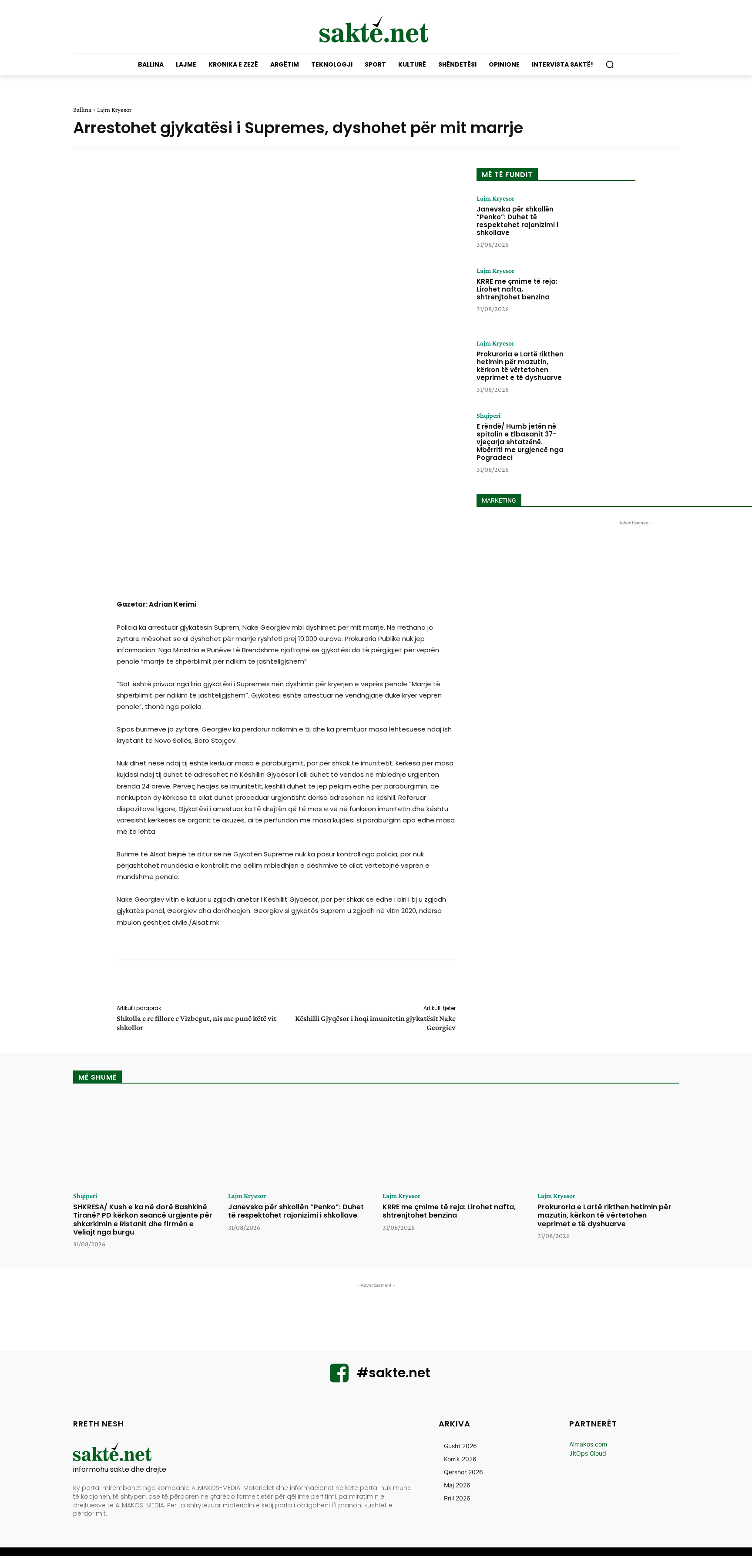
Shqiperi (488, 415)
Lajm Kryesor (114, 109)
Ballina (82, 109)
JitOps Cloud (587, 1453)
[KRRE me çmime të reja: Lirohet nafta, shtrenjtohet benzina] (603, 294)
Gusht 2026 (460, 1446)
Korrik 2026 (460, 1459)
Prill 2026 (457, 1498)
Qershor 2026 (463, 1472)
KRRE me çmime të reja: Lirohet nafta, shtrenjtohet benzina (517, 289)
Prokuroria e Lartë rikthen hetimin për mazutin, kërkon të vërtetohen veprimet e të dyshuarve (520, 365)
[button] (609, 64)
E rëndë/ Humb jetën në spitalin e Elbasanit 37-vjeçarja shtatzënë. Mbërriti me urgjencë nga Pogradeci (520, 442)
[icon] (339, 1378)
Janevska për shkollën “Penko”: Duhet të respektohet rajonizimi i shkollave (517, 221)
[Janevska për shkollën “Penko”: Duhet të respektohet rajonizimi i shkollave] (603, 222)
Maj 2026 (457, 1485)
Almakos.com (588, 1444)
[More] (462, 984)
